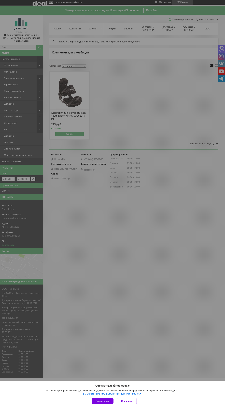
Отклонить (126, 401)
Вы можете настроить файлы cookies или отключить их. (111, 394)
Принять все (102, 401)
